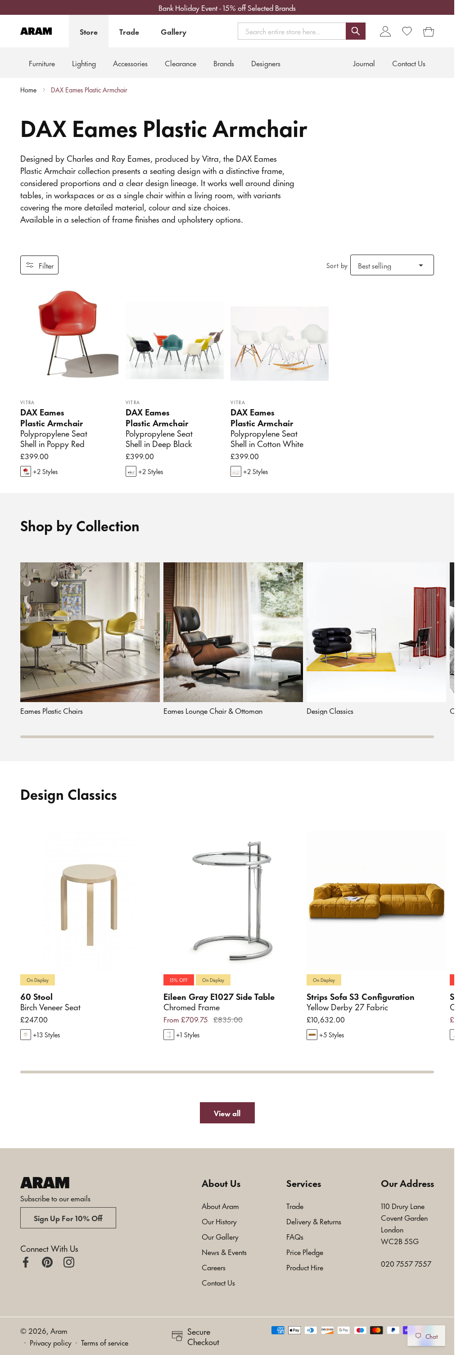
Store (89, 31)
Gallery (173, 31)
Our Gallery (220, 1236)
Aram (59, 1330)
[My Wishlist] (407, 31)
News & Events (224, 1251)
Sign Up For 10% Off (68, 1217)
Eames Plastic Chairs (51, 710)
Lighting (84, 62)
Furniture (42, 62)
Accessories (130, 62)
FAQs (294, 1236)
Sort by (337, 265)
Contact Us (218, 1282)
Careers (214, 1267)
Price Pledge (304, 1251)
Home (28, 89)
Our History (219, 1221)
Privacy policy (51, 1342)
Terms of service (104, 1342)
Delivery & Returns (313, 1221)
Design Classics (330, 710)
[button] (302, 31)
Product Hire (304, 1267)
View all (227, 1112)
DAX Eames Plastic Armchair (89, 89)
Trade (129, 31)
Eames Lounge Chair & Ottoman (212, 710)
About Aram (220, 1205)
